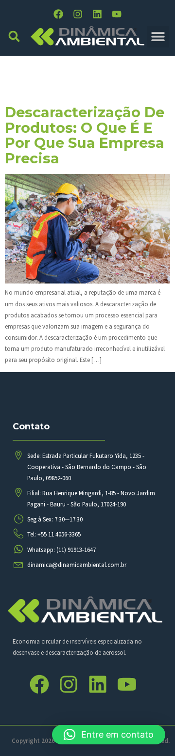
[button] (14, 37)
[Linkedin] (97, 14)
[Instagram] (78, 14)
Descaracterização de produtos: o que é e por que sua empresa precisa (84, 135)
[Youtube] (117, 14)
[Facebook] (58, 14)
